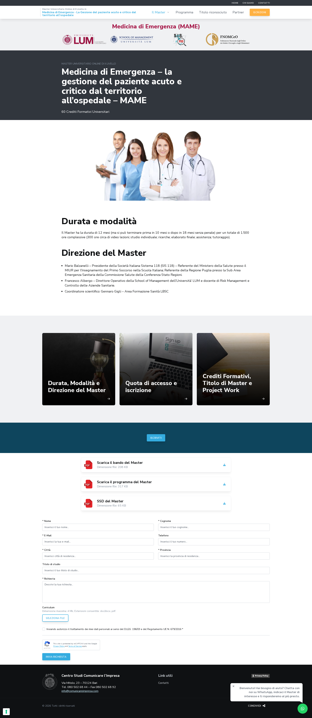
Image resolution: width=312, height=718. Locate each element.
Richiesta (48, 578)
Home (235, 2)
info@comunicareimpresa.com (80, 691)
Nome (46, 521)
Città (46, 550)
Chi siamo (248, 2)
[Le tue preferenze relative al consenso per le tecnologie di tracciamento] (6, 711)
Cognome (164, 521)
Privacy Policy (59, 646)
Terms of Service (75, 646)
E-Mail (46, 535)
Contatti (264, 2)
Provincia (164, 550)
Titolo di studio (51, 564)
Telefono (163, 535)
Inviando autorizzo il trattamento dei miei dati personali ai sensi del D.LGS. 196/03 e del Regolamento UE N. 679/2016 (115, 629)
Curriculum (48, 607)
